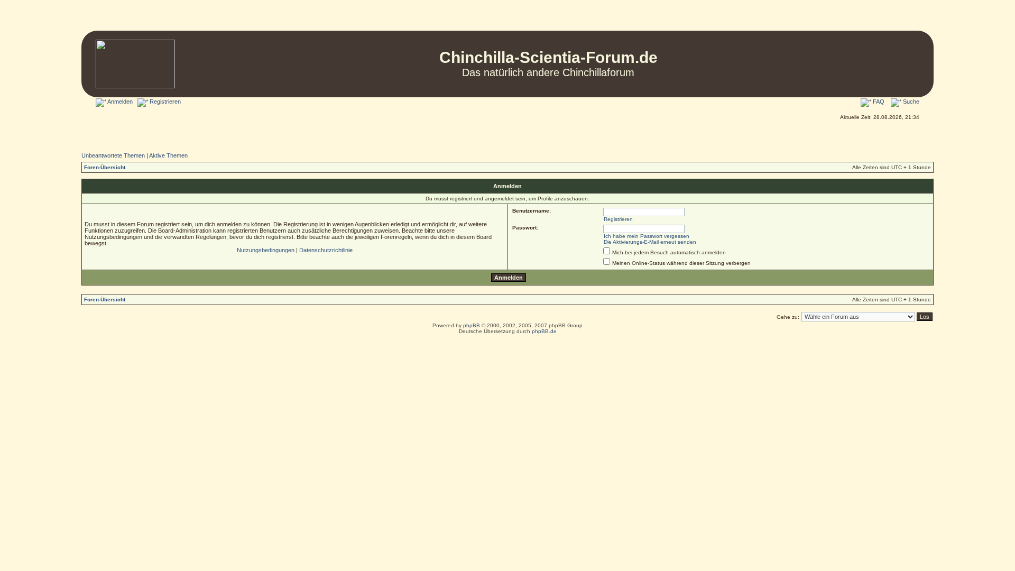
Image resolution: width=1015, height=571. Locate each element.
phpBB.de (544, 331)
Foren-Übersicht (104, 167)
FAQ (877, 101)
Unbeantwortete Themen (113, 155)
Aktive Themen (168, 155)
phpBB (471, 325)
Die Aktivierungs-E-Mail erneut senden (650, 242)
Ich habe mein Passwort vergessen (646, 236)
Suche (910, 101)
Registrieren (164, 101)
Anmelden (119, 101)
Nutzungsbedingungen (265, 250)
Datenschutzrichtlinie (326, 250)
